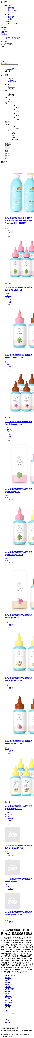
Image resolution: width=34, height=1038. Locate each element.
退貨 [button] (12, 38)
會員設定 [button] (17, 38)
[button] (17, 13)
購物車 (3, 30)
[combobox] (17, 64)
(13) (12, 81)
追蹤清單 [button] (8, 38)
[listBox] (17, 162)
